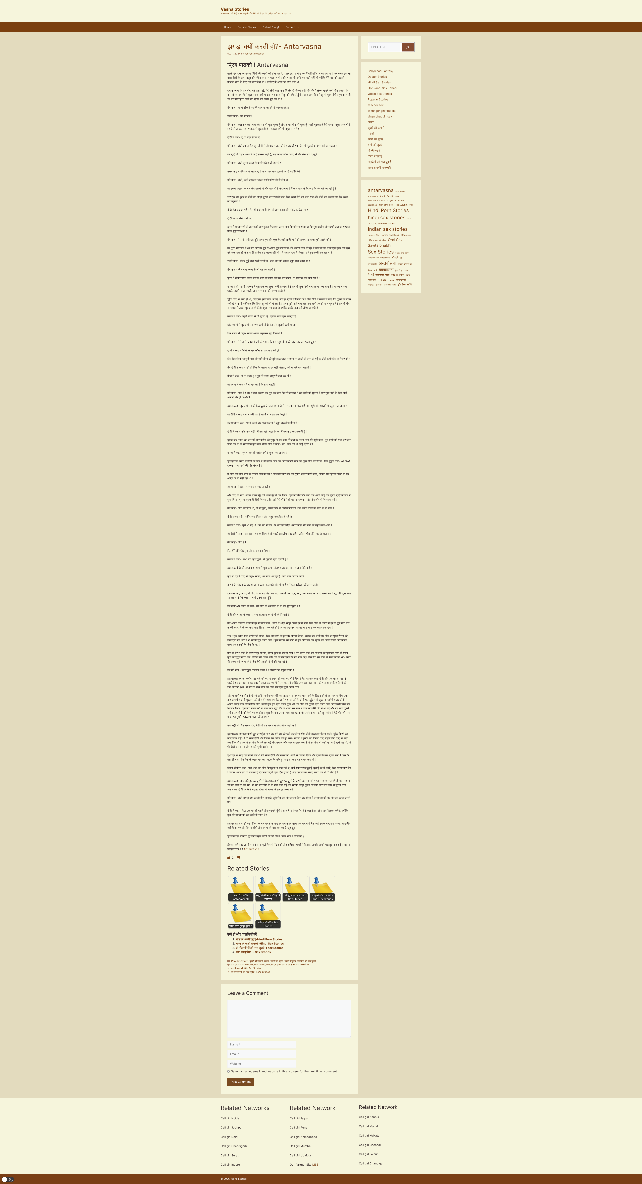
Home (227, 27)
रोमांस (392, 280)
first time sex (386, 204)
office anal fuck (390, 235)
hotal (409, 219)
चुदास (408, 275)
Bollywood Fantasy (380, 71)
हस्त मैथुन (379, 285)
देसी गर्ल (372, 280)
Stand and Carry (402, 253)
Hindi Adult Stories (404, 205)
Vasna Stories (235, 9)
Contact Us (292, 27)
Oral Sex (395, 239)
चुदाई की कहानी (256, 961)
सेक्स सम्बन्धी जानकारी (379, 167)
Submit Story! (271, 27)
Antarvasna (251, 849)
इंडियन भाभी (372, 270)
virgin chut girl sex (380, 116)
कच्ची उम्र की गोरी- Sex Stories (246, 968)
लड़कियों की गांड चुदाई (306, 961)
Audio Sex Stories (389, 196)
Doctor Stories (377, 76)
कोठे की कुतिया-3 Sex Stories (253, 952)
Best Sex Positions (376, 200)
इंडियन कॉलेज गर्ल (405, 264)
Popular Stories (247, 27)
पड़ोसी (266, 961)
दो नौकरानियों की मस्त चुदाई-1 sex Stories (259, 948)
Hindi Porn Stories (255, 964)
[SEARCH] (408, 47)
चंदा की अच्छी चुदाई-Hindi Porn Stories (259, 939)
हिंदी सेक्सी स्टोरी (390, 285)
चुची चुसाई (380, 275)
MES (315, 1164)
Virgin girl (398, 257)
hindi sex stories (275, 964)
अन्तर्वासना (304, 964)
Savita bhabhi (379, 245)
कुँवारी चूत (399, 270)
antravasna (373, 196)
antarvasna (237, 964)
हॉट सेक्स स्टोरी (405, 284)
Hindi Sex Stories (379, 82)
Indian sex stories (388, 229)
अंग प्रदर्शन (372, 264)
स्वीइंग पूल (371, 285)
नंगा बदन (383, 280)
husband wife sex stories (381, 223)
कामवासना (386, 269)
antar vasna (400, 191)
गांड (406, 270)
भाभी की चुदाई (375, 145)
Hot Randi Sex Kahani (382, 88)
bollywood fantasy (395, 200)
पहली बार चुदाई (277, 961)
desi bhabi (372, 205)
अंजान (371, 122)
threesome (385, 258)
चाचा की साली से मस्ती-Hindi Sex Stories (260, 943)
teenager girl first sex (382, 110)
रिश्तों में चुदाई (290, 961)
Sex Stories (292, 964)
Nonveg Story (374, 235)
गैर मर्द (371, 274)
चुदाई (387, 275)
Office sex (405, 235)
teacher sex (376, 105)
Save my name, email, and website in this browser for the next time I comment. (284, 1071)
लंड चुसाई (401, 280)
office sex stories (377, 240)
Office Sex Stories (380, 93)
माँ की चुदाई (374, 150)
